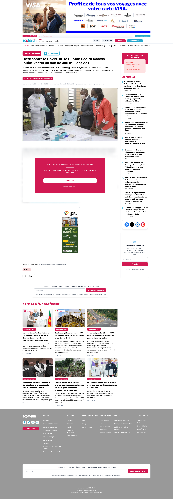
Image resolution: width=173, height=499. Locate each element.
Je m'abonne (120, 41)
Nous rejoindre (142, 426)
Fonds (69, 427)
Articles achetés (105, 432)
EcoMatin (102, 84)
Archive (26, 270)
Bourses (70, 424)
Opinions (46, 443)
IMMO (84, 421)
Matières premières (70, 431)
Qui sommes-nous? (141, 422)
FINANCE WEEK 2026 (142, 36)
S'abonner (70, 180)
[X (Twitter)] (132, 224)
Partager (30, 276)
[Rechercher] (147, 40)
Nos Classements (49, 434)
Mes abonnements (105, 425)
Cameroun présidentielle (52, 452)
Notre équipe (141, 429)
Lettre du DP (141, 432)
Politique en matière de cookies (122, 428)
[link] (70, 231)
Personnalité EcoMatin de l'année (52, 448)
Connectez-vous (88, 165)
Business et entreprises (51, 424)
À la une (46, 421)
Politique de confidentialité (123, 424)
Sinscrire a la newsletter (96, 290)
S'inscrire (134, 264)
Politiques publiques (50, 430)
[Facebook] (127, 224)
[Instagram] (143, 224)
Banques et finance (50, 427)
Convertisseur (72, 436)
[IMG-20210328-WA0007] (70, 115)
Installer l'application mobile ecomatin (39, 79)
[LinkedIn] (137, 224)
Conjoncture (34, 264)
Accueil (25, 264)
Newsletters (104, 429)
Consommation (87, 427)
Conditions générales (121, 421)
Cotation (70, 421)
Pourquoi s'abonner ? (70, 186)
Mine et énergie (48, 437)
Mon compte (104, 421)
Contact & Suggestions (122, 432)
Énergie (84, 424)
